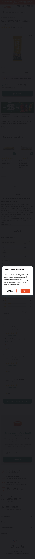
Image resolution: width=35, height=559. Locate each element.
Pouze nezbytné (10, 290)
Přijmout (25, 291)
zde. (23, 282)
